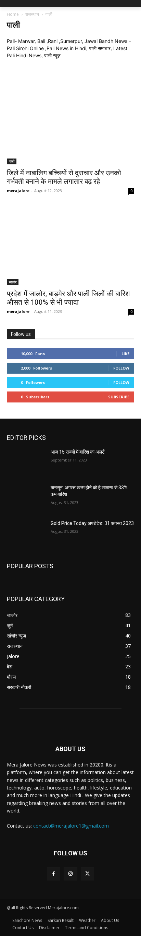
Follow (121, 368)
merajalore (18, 190)
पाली (11, 161)
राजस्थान (32, 14)
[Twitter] (87, 873)
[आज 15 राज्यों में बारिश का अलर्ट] (26, 462)
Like (125, 353)
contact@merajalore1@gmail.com (71, 825)
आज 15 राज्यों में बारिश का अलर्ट (78, 452)
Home (13, 14)
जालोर (12, 282)
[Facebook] (53, 873)
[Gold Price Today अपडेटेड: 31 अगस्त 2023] (26, 533)
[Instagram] (70, 873)
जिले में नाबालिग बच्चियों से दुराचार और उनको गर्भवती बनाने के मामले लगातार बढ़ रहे (64, 177)
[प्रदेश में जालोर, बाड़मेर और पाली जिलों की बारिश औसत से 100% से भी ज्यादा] (70, 246)
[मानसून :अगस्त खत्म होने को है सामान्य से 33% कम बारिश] (26, 497)
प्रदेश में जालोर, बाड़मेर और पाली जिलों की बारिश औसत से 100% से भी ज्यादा (68, 298)
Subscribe (118, 396)
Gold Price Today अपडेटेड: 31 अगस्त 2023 (92, 523)
